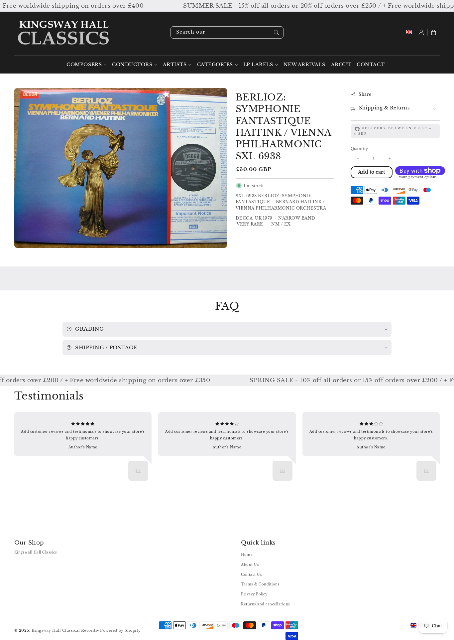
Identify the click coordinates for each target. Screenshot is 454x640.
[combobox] (227, 32)
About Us (250, 564)
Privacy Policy (254, 594)
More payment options (417, 177)
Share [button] (365, 94)
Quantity (359, 148)
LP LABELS (258, 65)
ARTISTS (175, 65)
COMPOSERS (84, 65)
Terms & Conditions (260, 584)
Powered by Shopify (120, 630)
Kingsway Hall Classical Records (64, 630)
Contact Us (251, 574)
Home (247, 555)
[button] (433, 32)
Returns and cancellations (265, 604)
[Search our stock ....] (276, 32)
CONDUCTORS (132, 65)
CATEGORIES (215, 65)
